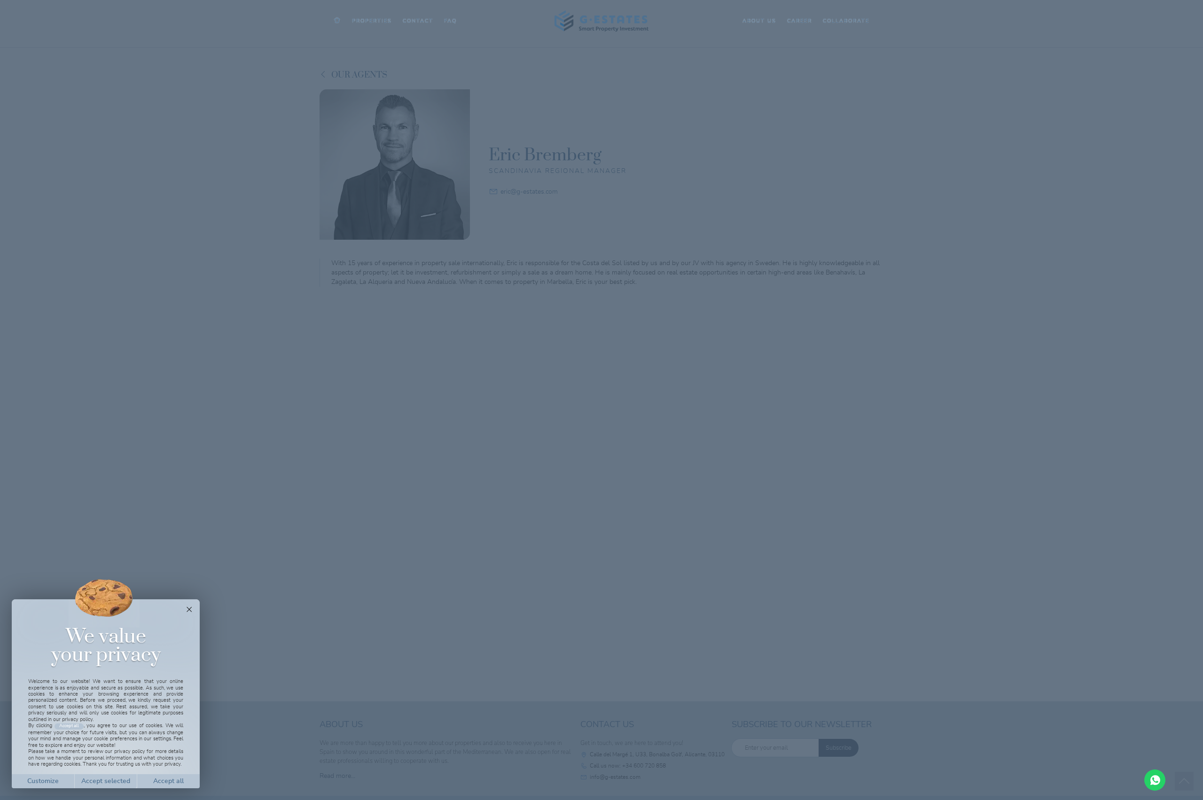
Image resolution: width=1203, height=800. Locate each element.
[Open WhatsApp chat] (1154, 780)
